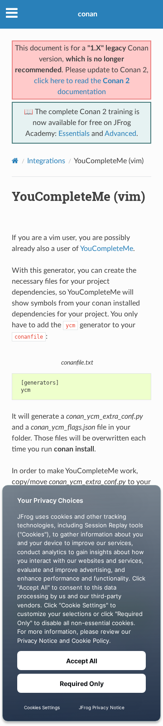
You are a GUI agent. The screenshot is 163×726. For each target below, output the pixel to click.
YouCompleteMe (106, 248)
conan (87, 14)
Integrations (46, 161)
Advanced (120, 133)
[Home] (15, 161)
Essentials (74, 133)
